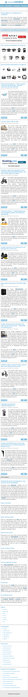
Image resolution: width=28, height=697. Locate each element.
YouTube (18, 599)
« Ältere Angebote (5, 477)
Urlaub (12, 585)
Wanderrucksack (18, 30)
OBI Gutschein (6, 660)
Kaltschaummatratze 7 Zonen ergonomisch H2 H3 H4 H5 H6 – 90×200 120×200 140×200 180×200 (13, 85)
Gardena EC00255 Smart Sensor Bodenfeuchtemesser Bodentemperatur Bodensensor (13, 444)
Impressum (17, 693)
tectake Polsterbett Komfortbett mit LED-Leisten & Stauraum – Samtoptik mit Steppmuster (13, 325)
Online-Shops (4, 20)
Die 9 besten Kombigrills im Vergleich (13, 45)
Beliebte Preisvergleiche (8, 669)
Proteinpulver (6, 636)
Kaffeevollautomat (7, 632)
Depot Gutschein (7, 648)
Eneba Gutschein (7, 654)
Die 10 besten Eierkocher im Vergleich (13, 64)
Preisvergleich (8, 5)
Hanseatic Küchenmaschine (9, 685)
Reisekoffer (5, 30)
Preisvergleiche (14, 536)
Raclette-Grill (6, 630)
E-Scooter (11, 30)
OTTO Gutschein (7, 662)
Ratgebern (3, 497)
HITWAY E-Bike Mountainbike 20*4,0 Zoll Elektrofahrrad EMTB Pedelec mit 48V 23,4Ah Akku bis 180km (13, 171)
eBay (14, 236)
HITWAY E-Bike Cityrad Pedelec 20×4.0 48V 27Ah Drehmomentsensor (13, 365)
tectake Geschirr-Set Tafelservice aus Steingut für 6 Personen (13, 247)
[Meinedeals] (14, 3)
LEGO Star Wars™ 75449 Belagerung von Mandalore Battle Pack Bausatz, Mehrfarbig (13, 212)
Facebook (5, 599)
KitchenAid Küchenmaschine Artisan (11, 671)
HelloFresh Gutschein (8, 656)
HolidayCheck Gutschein (9, 658)
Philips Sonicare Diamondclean (10, 677)
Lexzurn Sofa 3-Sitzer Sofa (9, 121)
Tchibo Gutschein (7, 664)
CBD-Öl (5, 638)
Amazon (5, 609)
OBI (18, 519)
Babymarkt (5, 611)
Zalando (5, 619)
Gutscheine (4, 25)
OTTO (13, 108)
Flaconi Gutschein (7, 652)
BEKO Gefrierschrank (8, 681)
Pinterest (11, 599)
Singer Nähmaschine (8, 683)
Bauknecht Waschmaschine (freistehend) (12, 679)
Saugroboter (6, 634)
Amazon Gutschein (7, 646)
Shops (3, 607)
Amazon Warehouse (8, 564)
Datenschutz (11, 693)
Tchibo (4, 617)
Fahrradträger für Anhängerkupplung (11, 687)
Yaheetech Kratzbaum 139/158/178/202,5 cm (8, 404)
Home (2, 5)
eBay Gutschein (7, 650)
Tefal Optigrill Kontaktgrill (9, 673)
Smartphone (9, 460)
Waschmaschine (19, 289)
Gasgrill (5, 628)
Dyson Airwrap (6, 675)
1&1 (4, 621)
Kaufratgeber (16, 5)
